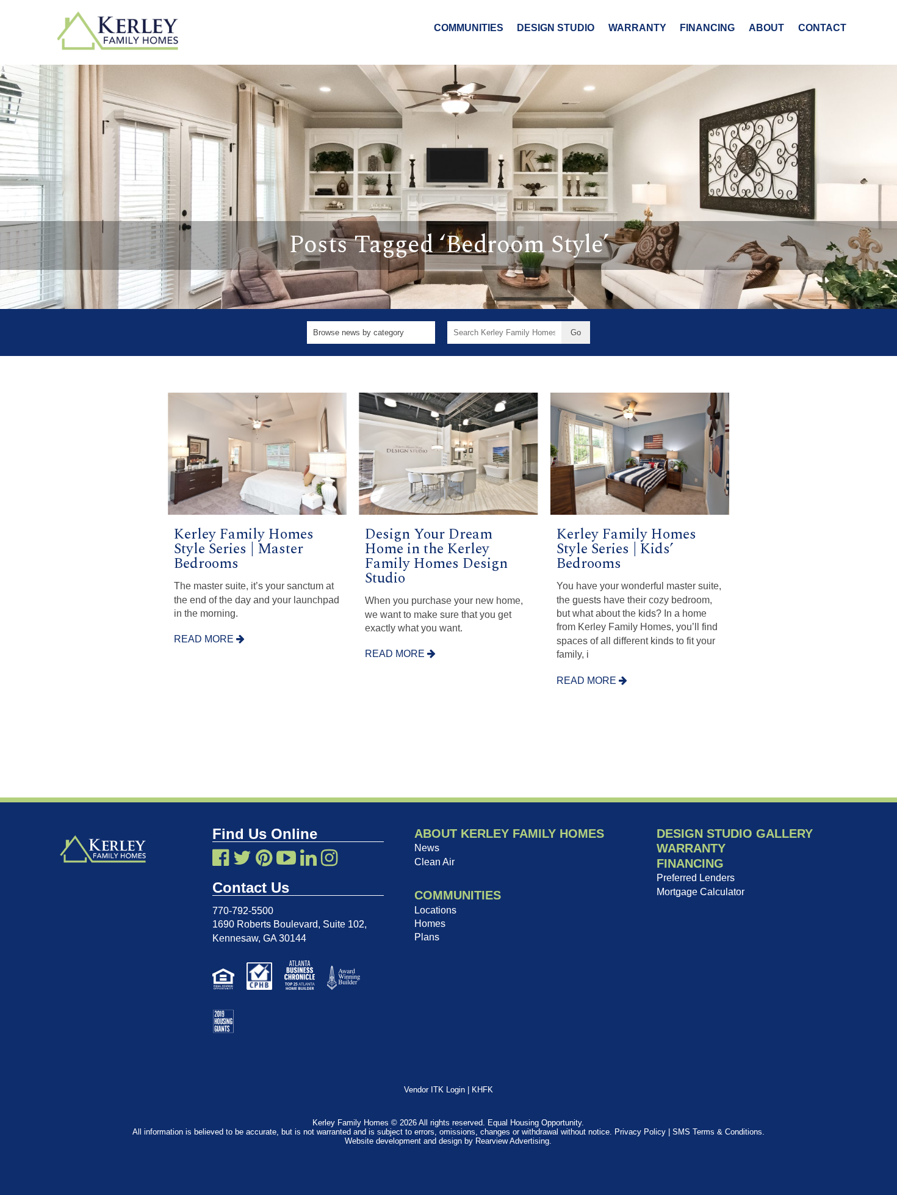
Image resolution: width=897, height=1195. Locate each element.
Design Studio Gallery (735, 833)
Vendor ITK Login (434, 1089)
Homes (429, 923)
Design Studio (555, 28)
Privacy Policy (640, 1131)
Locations (435, 910)
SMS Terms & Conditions (717, 1131)
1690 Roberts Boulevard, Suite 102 (288, 924)
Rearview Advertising (512, 1141)
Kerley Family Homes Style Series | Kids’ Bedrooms (626, 549)
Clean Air (434, 862)
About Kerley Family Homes (509, 833)
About (766, 28)
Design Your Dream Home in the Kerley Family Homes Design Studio (436, 556)
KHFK (482, 1089)
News (426, 848)
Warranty (637, 28)
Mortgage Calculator (700, 892)
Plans (426, 937)
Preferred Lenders (696, 878)
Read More (205, 639)
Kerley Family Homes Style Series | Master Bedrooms (244, 549)
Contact (822, 28)
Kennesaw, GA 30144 (259, 938)
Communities (468, 28)
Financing (707, 28)
